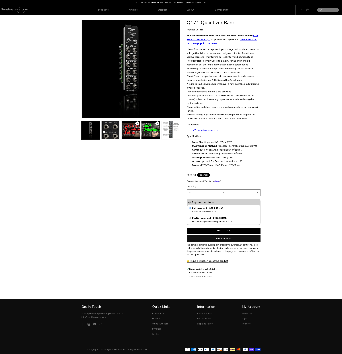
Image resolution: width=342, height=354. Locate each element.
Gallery (156, 318)
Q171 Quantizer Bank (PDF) (206, 130)
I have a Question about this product (208, 260)
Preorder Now (223, 238)
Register (246, 323)
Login (244, 318)
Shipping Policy (205, 323)
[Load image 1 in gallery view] (90, 130)
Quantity (191, 186)
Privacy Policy (204, 313)
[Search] (320, 10)
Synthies (156, 328)
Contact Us (158, 313)
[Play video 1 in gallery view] (130, 130)
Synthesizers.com (116, 349)
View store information (200, 276)
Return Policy (204, 318)
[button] (103, 10)
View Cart (247, 313)
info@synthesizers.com (93, 317)
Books (155, 334)
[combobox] (328, 10)
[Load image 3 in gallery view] (170, 130)
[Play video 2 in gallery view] (150, 130)
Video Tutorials (160, 323)
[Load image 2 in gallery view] (110, 130)
